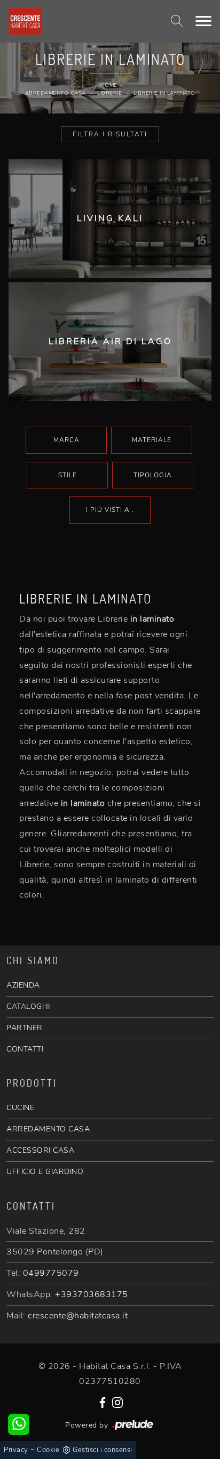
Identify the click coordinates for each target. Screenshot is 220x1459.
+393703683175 (91, 1294)
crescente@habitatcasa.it (78, 1316)
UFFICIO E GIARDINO (44, 1172)
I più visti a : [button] (110, 510)
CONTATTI (24, 1049)
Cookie (48, 1450)
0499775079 (51, 1273)
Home (108, 85)
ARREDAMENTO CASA (48, 1129)
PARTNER (24, 1028)
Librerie (109, 93)
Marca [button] (66, 440)
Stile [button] (67, 475)
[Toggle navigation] (203, 21)
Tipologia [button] (152, 475)
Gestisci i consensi (102, 1450)
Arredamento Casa (55, 93)
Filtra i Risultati (110, 134)
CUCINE (20, 1108)
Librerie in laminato (164, 93)
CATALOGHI (28, 1006)
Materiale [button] (151, 440)
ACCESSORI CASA (40, 1150)
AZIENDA (23, 985)
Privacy (16, 1450)
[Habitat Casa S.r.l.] (74, 21)
